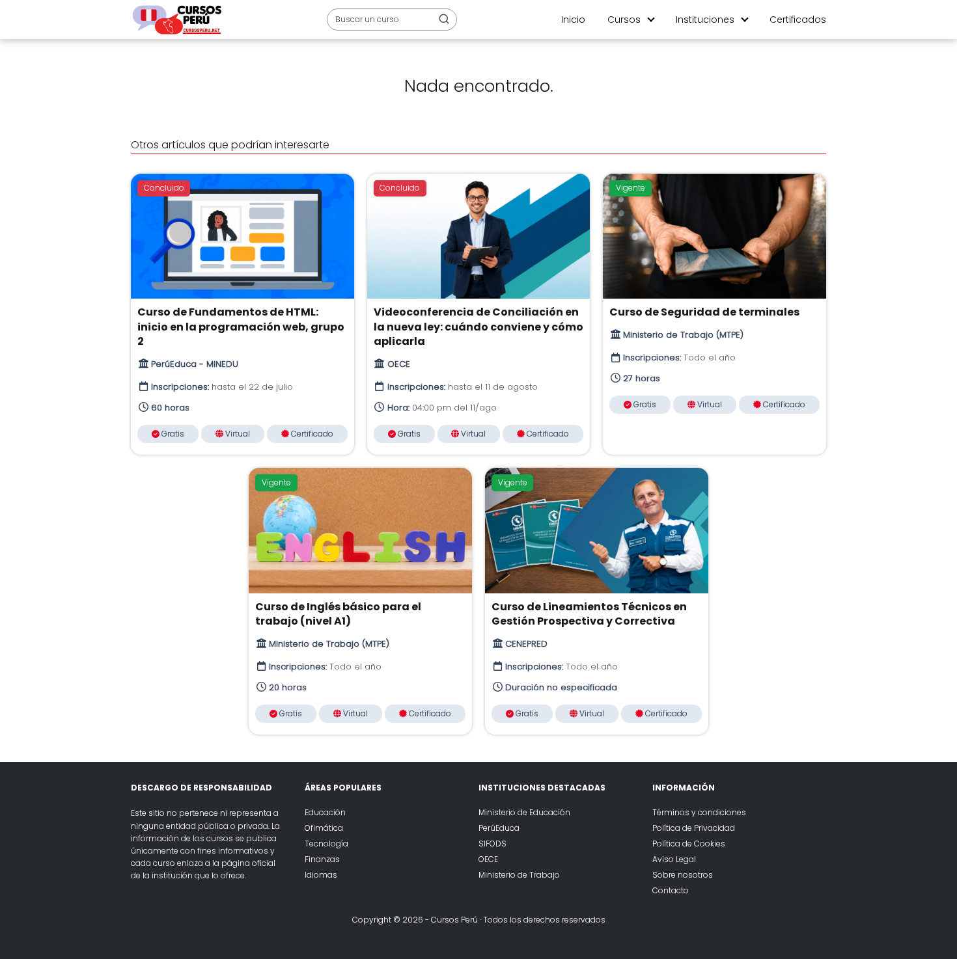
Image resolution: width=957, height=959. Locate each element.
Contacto (670, 890)
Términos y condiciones (699, 812)
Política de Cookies (688, 843)
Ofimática (324, 827)
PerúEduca (499, 827)
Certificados (798, 19)
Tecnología (326, 843)
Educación (325, 812)
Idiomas (321, 874)
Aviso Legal (674, 859)
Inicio (573, 19)
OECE (488, 859)
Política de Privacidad (693, 827)
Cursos (624, 19)
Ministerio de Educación (524, 812)
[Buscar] (444, 18)
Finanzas (322, 859)
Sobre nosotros (682, 874)
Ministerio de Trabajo (519, 874)
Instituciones (705, 19)
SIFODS (492, 843)
